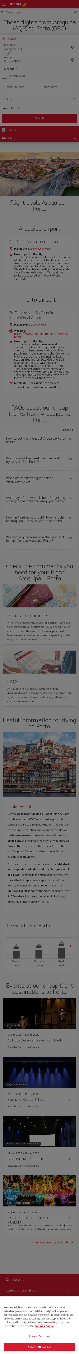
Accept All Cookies (39, 1346)
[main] (39, 1325)
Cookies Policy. (44, 1326)
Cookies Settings (39, 1336)
